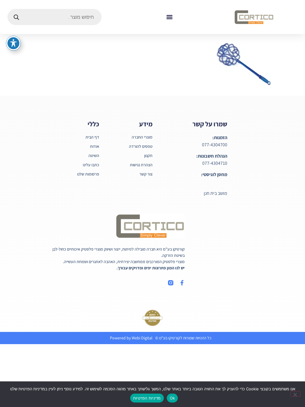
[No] (295, 394)
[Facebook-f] (182, 282)
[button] (169, 17)
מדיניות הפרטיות (147, 398)
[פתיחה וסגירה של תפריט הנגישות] (13, 43)
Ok (172, 398)
